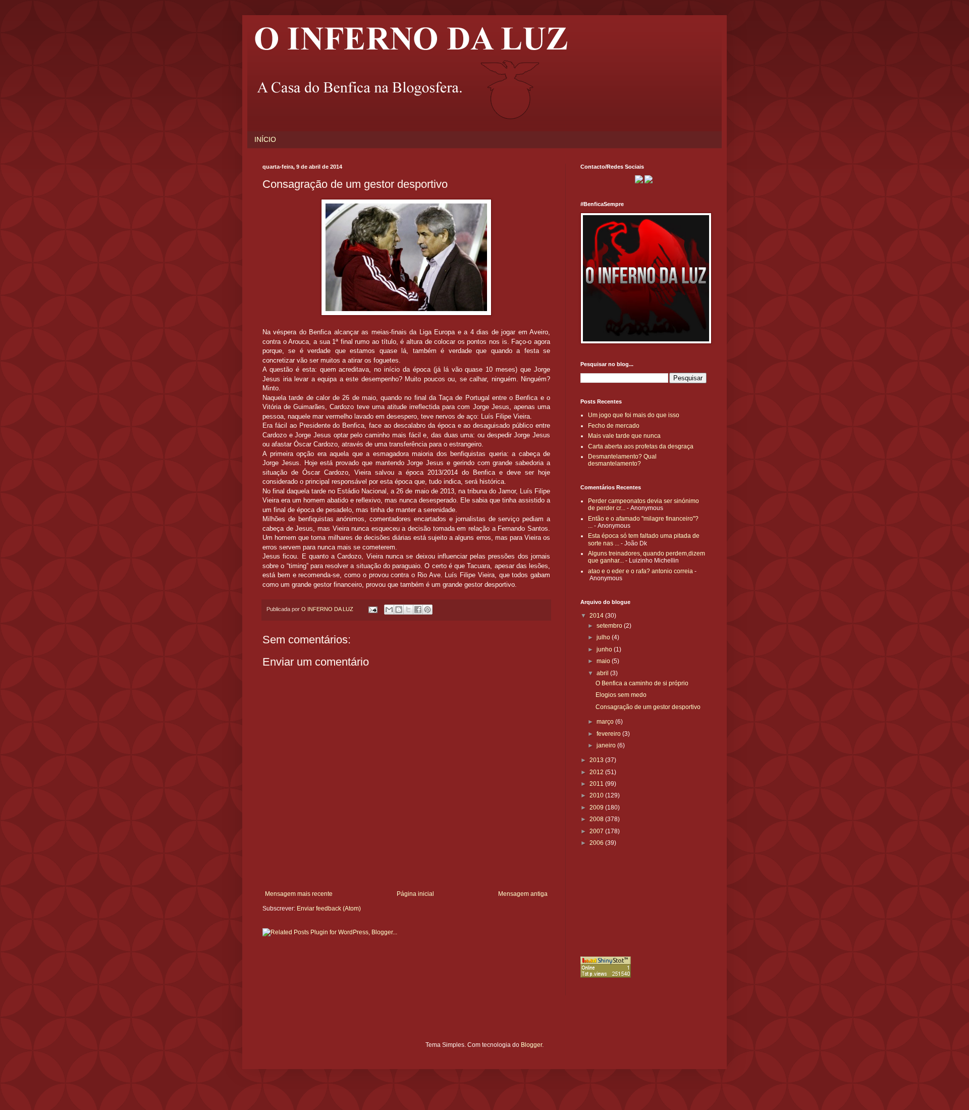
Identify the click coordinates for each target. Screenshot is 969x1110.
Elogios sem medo (621, 694)
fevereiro (609, 733)
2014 (597, 615)
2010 (597, 795)
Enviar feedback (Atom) (329, 908)
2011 (597, 783)
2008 (597, 819)
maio (604, 661)
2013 (597, 760)
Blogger (531, 1044)
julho (604, 637)
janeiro (607, 745)
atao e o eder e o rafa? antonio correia (640, 571)
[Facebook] (648, 181)
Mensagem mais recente (299, 893)
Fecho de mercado (613, 425)
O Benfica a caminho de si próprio (642, 683)
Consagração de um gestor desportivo (648, 707)
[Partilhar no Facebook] (418, 609)
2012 (597, 772)
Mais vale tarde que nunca (624, 435)
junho (605, 649)
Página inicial (415, 893)
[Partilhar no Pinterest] (427, 609)
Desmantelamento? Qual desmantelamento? (622, 460)
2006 (597, 842)
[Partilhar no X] (408, 609)
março (606, 721)
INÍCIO (265, 139)
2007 (597, 831)
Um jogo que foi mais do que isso (633, 415)
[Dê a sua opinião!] (399, 609)
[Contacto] (639, 181)
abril (603, 673)
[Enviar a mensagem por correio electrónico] (372, 609)
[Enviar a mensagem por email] (389, 609)
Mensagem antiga (523, 893)
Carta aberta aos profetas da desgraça (640, 446)
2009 (597, 807)
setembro (610, 625)
